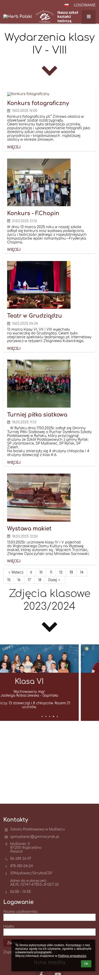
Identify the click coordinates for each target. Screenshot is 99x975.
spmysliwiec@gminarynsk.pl (34, 837)
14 (82, 572)
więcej (14, 147)
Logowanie (85, 5)
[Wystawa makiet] (49, 498)
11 (51, 572)
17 (29, 580)
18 (39, 580)
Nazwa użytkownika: (20, 912)
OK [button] (86, 964)
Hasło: (8, 926)
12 (60, 572)
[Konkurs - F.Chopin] (49, 182)
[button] (66, 5)
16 (19, 580)
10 (41, 572)
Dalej (52, 580)
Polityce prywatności (72, 956)
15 (8, 580)
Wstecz (17, 572)
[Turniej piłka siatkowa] (49, 384)
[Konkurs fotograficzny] (49, 94)
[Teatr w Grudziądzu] (49, 285)
